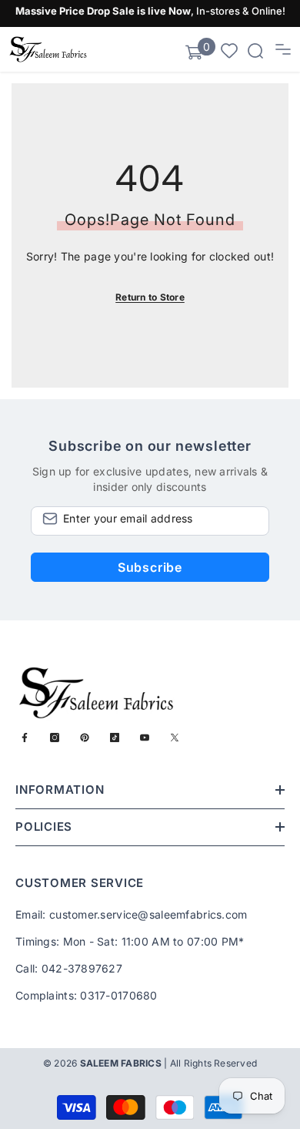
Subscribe (150, 567)
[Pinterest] (84, 737)
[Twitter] (174, 737)
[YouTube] (144, 737)
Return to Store (150, 297)
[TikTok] (114, 737)
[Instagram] (54, 737)
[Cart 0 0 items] (193, 52)
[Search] (255, 51)
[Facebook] (24, 737)
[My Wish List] (229, 49)
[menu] (283, 49)
